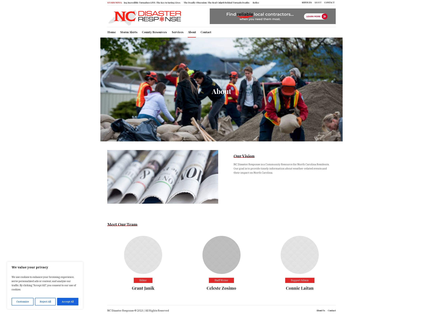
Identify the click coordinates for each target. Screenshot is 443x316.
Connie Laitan (300, 288)
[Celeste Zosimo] (221, 254)
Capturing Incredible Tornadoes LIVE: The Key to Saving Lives (133, 2)
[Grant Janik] (143, 254)
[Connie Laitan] (300, 254)
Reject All (45, 301)
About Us (320, 310)
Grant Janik (143, 288)
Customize (22, 301)
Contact (332, 310)
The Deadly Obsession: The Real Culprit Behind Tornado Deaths (201, 2)
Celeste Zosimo (221, 288)
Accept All (68, 301)
